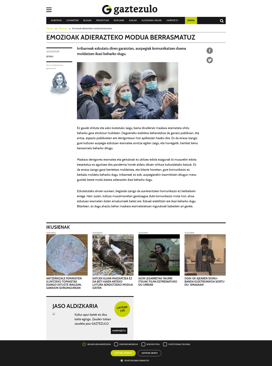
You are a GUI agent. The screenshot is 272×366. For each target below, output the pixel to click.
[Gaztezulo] (130, 9)
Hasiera (49, 28)
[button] (136, 360)
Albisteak (56, 20)
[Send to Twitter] (210, 60)
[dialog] (136, 343)
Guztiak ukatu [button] (150, 353)
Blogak (87, 20)
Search (220, 19)
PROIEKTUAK (102, 20)
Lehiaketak (72, 20)
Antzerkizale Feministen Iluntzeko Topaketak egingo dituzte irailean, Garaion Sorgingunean (64, 283)
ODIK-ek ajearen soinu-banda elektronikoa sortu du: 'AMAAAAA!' (204, 281)
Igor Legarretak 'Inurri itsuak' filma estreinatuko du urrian (157, 281)
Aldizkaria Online (152, 20)
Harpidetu (172, 20)
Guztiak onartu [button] (123, 353)
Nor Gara (119, 20)
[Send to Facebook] (210, 50)
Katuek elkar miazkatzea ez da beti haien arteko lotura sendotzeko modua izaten (112, 283)
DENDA (191, 20)
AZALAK (133, 20)
